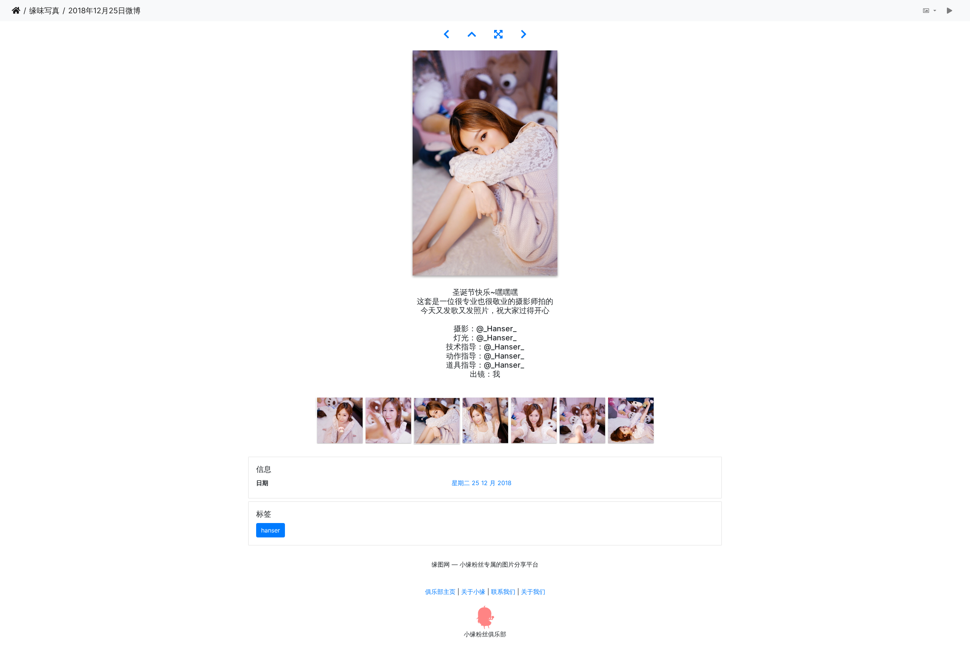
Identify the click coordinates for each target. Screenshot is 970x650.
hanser (270, 530)
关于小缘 (473, 591)
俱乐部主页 (440, 591)
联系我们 (503, 591)
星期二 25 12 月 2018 (482, 483)
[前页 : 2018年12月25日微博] (446, 34)
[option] (340, 420)
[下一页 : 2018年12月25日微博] (524, 34)
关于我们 (533, 591)
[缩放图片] (929, 10)
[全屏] (498, 34)
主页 (16, 10)
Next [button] (660, 422)
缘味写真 (44, 10)
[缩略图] (471, 34)
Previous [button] (310, 422)
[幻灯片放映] (949, 10)
